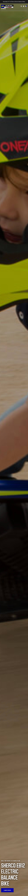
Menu (4, 8)
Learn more (7, 890)
